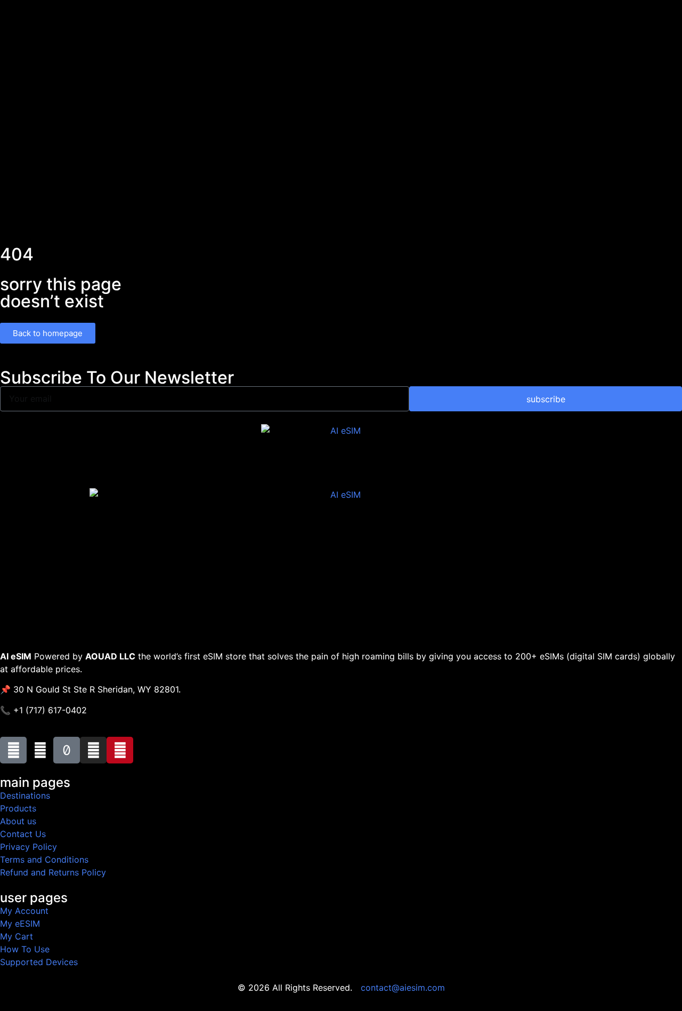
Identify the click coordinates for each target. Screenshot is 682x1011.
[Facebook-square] (13, 750)
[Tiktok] (66, 750)
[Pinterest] (120, 750)
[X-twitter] (40, 750)
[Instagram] (93, 750)
